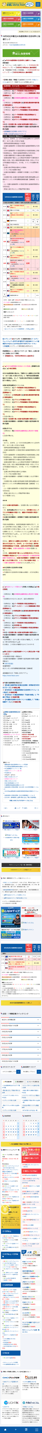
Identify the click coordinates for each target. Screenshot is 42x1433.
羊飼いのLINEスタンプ (11, 777)
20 (13, 1132)
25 (38, 1132)
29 (31, 1135)
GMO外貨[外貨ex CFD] (9, 1346)
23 (3, 1135)
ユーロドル (21, 234)
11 (8, 1129)
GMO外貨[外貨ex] (10, 1314)
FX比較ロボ (8, 773)
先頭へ (26, 808)
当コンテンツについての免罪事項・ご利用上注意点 (19, 329)
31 (36, 1135)
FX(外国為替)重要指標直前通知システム (16, 766)
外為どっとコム (7, 882)
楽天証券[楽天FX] (8, 890)
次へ (35, 808)
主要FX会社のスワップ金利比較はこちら (15, 898)
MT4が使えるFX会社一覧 (30, 1110)
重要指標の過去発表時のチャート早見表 (16, 764)
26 (24, 1135)
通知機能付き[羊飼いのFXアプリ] (15, 131)
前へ (6, 808)
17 (6, 1132)
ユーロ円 (13, 236)
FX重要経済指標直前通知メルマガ (14, 785)
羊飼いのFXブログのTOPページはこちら (21, 800)
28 (28, 1135)
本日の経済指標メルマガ (12, 783)
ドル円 (12, 244)
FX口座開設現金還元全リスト (11, 1364)
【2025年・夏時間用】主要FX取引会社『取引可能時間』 (21, 797)
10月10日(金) (8, 663)
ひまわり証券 (8, 1358)
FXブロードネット (10, 1322)
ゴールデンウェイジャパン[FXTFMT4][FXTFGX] (30, 1181)
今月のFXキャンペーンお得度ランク (21, 870)
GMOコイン (6, 1340)
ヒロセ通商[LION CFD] (9, 1339)
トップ (18, 808)
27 (26, 1135)
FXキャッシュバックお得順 (10, 1362)
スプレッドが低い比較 (9, 1110)
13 (13, 1129)
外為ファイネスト (9, 1177)
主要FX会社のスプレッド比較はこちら (15, 895)
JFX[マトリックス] (10, 1269)
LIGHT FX (22, 344)
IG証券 (7, 346)
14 (15, 1129)
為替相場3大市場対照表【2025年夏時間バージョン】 (20, 795)
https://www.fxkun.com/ (11, 675)
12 (11, 1129)
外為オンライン (9, 1325)
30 (33, 1135)
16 (3, 1132)
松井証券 (5, 1342)
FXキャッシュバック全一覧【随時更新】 (21, 865)
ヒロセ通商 (30, 1225)
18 (8, 1132)
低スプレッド (7, 339)
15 (18, 1129)
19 (11, 1132)
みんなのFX (14, 344)
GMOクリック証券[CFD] (9, 1335)
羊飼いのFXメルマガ (10, 781)
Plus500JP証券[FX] (10, 1278)
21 (15, 1132)
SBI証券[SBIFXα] (7, 1344)
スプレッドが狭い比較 (9, 1100)
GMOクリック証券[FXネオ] (30, 1276)
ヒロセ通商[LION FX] (10, 1247)
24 (6, 1135)
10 (6, 1129)
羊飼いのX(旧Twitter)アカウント (15, 134)
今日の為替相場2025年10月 (17, 45)
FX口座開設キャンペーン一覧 (13, 768)
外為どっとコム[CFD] (9, 1181)
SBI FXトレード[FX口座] (10, 1173)
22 (18, 1132)
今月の (13, 771)
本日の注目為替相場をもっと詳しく (21, 1003)
